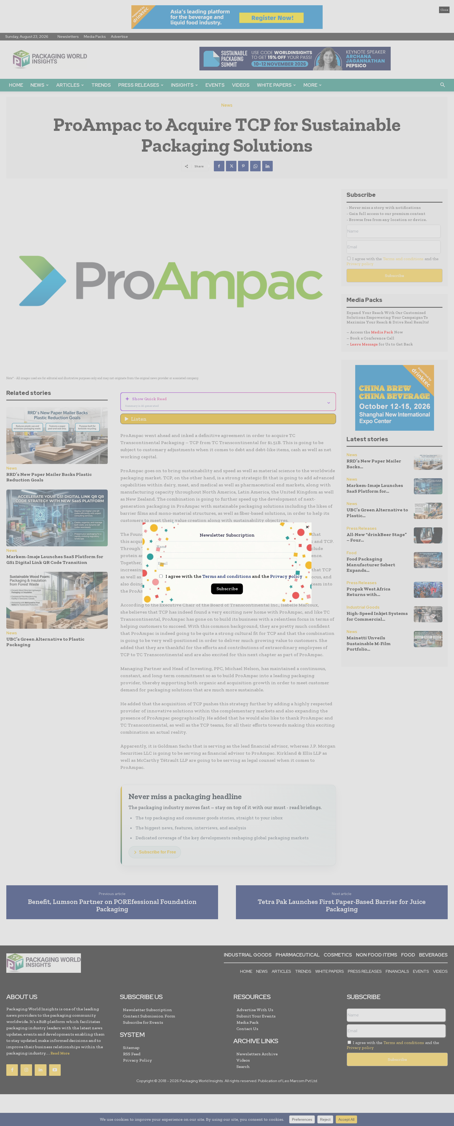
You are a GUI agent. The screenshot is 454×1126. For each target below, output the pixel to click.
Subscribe (227, 589)
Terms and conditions (226, 576)
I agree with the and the (233, 576)
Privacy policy (286, 576)
